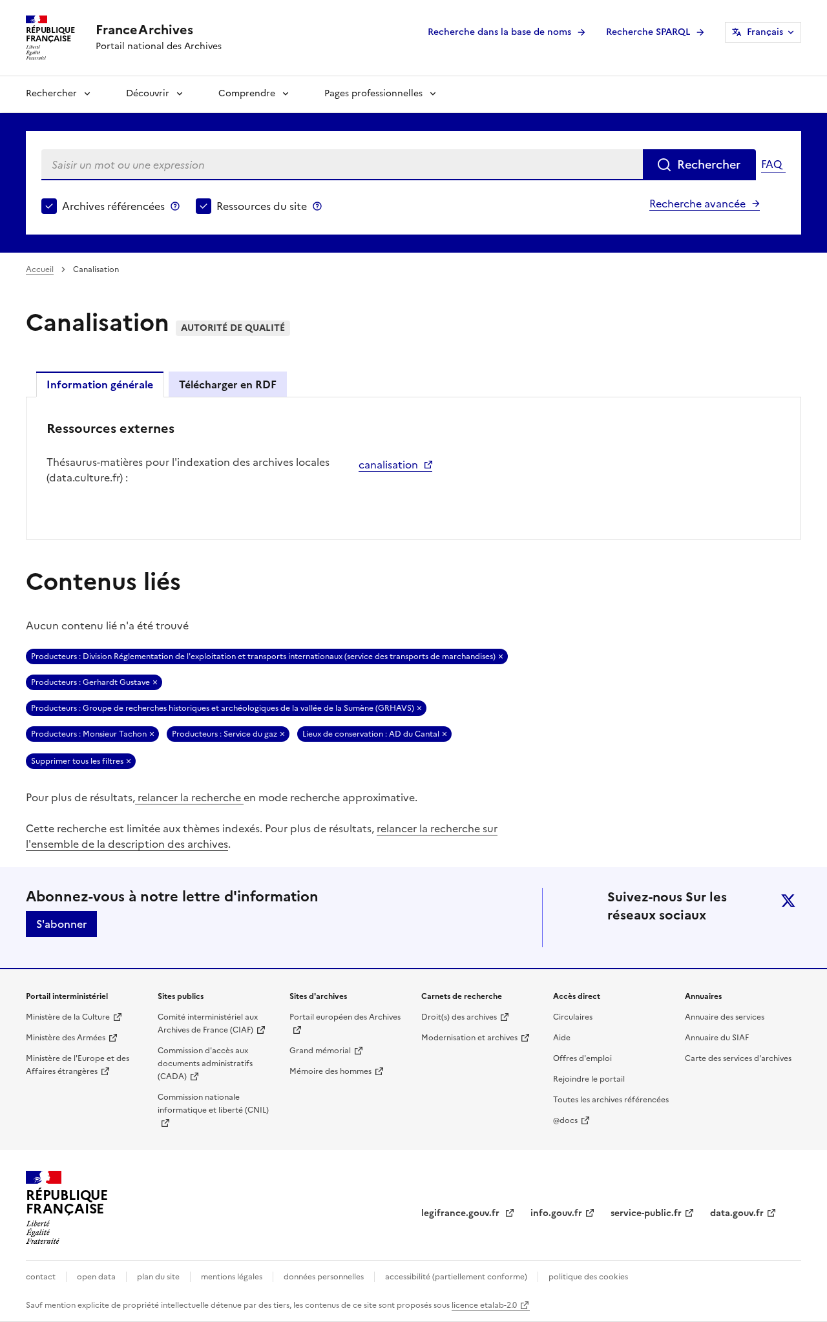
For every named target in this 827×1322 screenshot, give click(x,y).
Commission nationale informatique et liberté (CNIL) (213, 1103)
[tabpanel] (413, 467)
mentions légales (231, 1277)
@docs (565, 1120)
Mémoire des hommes (330, 1071)
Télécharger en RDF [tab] (228, 384)
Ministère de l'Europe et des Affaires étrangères (77, 1065)
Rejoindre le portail (589, 1079)
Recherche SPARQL (648, 32)
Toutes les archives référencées (611, 1100)
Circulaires (572, 1017)
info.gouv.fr (556, 1213)
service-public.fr (646, 1213)
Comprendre (246, 93)
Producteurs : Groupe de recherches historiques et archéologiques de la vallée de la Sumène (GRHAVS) (222, 708)
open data (96, 1277)
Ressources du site (261, 206)
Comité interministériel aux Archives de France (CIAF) (208, 1023)
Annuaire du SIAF (717, 1038)
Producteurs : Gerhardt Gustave (90, 682)
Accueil (40, 269)
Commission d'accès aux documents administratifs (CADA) (205, 1063)
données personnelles (324, 1277)
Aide (562, 1038)
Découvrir (147, 93)
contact (41, 1277)
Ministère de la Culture (68, 1017)
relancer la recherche (189, 797)
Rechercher (51, 93)
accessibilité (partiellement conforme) (456, 1277)
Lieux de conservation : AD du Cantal (370, 734)
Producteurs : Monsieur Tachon (89, 734)
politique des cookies (588, 1277)
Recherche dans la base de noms (499, 32)
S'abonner (61, 924)
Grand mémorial (320, 1050)
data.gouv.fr (737, 1213)
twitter (788, 901)
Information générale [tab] (100, 384)
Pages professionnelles (373, 93)
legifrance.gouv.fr (461, 1213)
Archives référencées (113, 206)
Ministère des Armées (65, 1038)
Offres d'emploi (582, 1058)
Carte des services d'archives (738, 1058)
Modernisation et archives (469, 1038)
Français (765, 32)
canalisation (388, 464)
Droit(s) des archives (459, 1017)
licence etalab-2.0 (484, 1305)
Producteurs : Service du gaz (224, 734)
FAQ (771, 164)
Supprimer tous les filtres (77, 761)
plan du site (158, 1277)
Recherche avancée (697, 203)
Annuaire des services (724, 1017)
